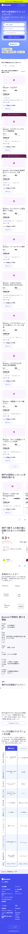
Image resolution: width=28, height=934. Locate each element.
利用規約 (4, 908)
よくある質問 (18, 889)
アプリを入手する (6, 889)
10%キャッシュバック (18, 1)
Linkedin (17, 917)
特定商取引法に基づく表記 (7, 917)
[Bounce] (6, 5)
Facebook (17, 908)
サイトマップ (18, 893)
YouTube (17, 919)
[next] (24, 519)
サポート (17, 891)
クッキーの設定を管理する (7, 913)
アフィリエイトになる (7, 897)
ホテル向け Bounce (6, 899)
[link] (21, 5)
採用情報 (4, 901)
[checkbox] (5, 65)
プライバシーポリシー (7, 910)
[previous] (19, 519)
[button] (14, 37)
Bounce (4, 871)
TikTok (17, 915)
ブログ (3, 891)
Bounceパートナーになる (7, 894)
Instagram (17, 912)
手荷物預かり (10, 871)
